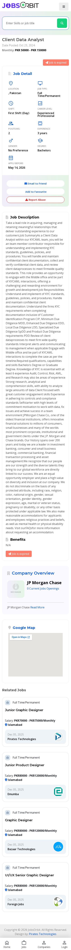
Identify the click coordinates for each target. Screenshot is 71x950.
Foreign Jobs (16, 904)
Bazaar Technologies (21, 849)
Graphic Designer (19, 820)
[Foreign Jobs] (58, 902)
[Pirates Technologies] (58, 736)
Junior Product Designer (24, 765)
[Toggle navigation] (63, 7)
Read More (37, 607)
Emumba (13, 794)
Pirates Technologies (22, 739)
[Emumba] (58, 791)
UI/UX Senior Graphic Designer (29, 875)
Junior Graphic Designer (24, 710)
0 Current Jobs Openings (43, 588)
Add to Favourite (36, 191)
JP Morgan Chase (44, 582)
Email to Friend (37, 183)
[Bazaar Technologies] (58, 846)
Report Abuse (37, 199)
